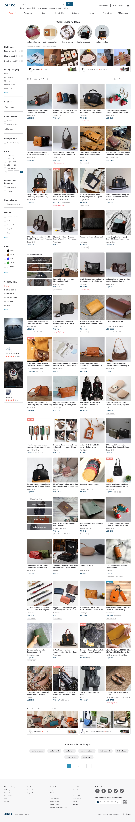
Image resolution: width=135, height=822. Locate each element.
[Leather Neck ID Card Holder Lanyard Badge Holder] (92, 430)
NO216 (82, 697)
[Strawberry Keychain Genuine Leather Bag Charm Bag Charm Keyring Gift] (118, 96)
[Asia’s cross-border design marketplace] (10, 5)
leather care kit (105, 751)
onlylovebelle (110, 613)
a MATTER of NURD (86, 489)
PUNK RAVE (84, 408)
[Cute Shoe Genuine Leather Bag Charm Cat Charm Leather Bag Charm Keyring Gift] (118, 509)
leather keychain (37, 751)
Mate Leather (110, 242)
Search (69, 4)
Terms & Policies (55, 798)
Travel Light (31, 115)
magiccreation (110, 489)
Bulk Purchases (54, 793)
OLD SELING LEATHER (35, 368)
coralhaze (30, 697)
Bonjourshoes (58, 368)
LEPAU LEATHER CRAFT (114, 326)
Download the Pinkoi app (109, 802)
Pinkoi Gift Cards (9, 796)
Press (74, 793)
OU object (56, 613)
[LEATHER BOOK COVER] (118, 307)
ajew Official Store (33, 450)
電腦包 (34, 8)
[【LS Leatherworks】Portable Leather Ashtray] (118, 551)
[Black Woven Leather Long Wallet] (92, 222)
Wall (5, 798)
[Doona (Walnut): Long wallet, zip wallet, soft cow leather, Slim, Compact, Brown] (65, 430)
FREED (55, 570)
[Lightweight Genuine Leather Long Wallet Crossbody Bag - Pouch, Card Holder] (39, 551)
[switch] (13, 51)
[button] (21, 172)
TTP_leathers (84, 199)
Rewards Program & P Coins (58, 807)
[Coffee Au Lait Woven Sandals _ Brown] (118, 678)
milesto (28, 8)
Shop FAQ (30, 793)
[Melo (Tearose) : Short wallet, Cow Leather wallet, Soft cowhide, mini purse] (65, 470)
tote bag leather (10, 290)
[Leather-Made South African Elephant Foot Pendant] (65, 265)
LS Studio (109, 570)
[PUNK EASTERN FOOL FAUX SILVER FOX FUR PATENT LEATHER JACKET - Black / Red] (92, 388)
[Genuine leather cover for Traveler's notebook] (39, 635)
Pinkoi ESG (76, 796)
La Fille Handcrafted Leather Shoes (118, 697)
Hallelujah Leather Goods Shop (116, 655)
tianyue (82, 157)
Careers (75, 801)
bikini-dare (52, 8)
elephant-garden (58, 284)
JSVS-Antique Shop (112, 157)
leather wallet (9, 293)
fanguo (82, 655)
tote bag (7, 305)
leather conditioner (87, 751)
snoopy (58, 8)
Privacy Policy (54, 801)
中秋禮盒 (65, 8)
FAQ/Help (53, 790)
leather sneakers (10, 297)
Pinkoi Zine (7, 793)
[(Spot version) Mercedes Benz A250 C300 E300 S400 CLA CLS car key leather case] (39, 307)
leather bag (8, 301)
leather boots (121, 751)
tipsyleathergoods (85, 528)
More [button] (6, 92)
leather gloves (71, 757)
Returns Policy (54, 804)
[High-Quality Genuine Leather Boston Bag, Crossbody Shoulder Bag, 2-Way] (92, 96)
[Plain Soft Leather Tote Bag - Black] (92, 678)
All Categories (8, 790)
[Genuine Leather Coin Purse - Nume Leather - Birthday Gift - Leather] (39, 138)
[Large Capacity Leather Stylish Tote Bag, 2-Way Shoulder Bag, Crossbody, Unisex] (65, 138)
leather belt (69, 751)
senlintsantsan (84, 570)
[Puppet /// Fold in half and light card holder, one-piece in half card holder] (65, 593)
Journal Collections (59, 528)
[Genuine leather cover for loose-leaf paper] (92, 509)
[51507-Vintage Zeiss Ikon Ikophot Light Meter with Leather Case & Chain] (118, 138)
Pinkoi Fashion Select (60, 199)
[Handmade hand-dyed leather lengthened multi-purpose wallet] (92, 307)
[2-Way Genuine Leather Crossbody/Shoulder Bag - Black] (65, 635)
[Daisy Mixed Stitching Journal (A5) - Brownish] (65, 509)
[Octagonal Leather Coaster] (92, 470)
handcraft (83, 326)
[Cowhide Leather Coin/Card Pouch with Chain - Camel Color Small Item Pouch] (92, 593)
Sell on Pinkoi (103, 5)
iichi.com (75, 804)
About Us (75, 790)
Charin (55, 450)
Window (6, 801)
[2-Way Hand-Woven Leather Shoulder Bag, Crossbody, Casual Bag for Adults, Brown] (118, 430)
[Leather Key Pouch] (92, 551)
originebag (83, 242)
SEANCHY (109, 408)
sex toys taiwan (42, 8)
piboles (55, 697)
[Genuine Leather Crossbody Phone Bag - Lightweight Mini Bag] (39, 388)
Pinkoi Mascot (77, 798)
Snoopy (22, 8)
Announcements (55, 796)
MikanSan (30, 613)
